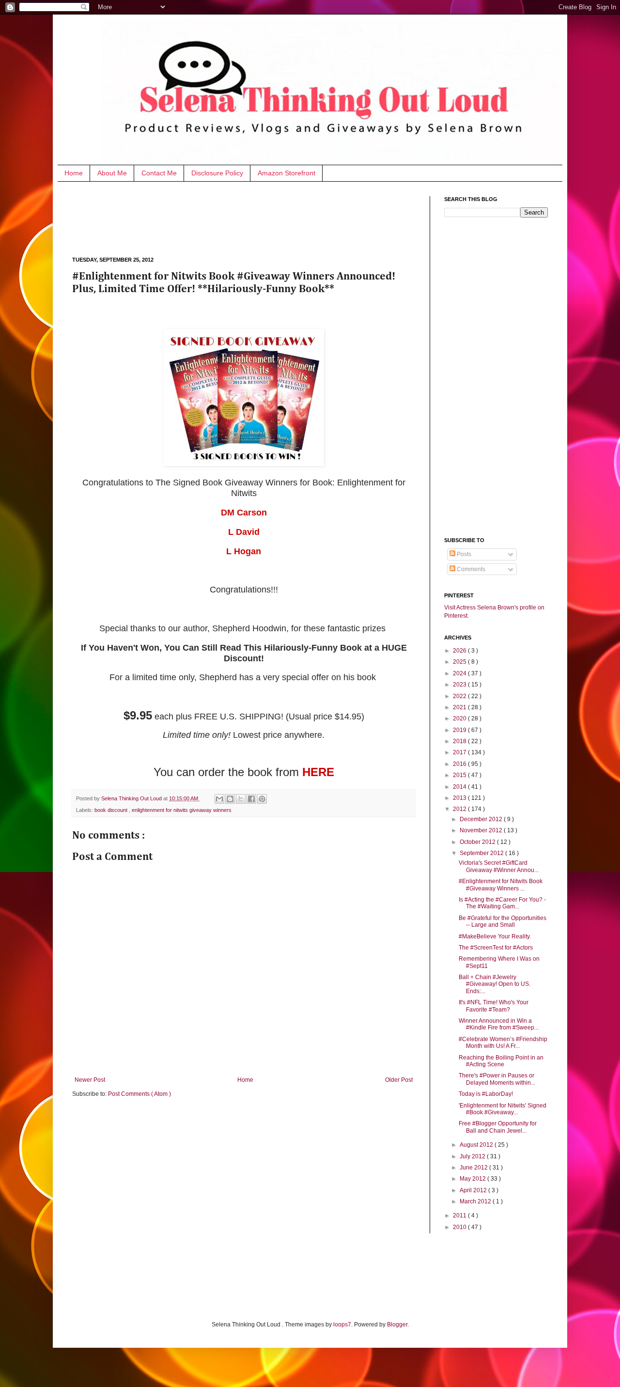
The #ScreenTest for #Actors (496, 947)
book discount (111, 810)
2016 (460, 764)
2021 (460, 707)
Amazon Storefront (286, 173)
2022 (460, 696)
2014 (460, 786)
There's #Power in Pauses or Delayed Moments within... (497, 1079)
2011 (460, 1215)
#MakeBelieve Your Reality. (495, 936)
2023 (460, 684)
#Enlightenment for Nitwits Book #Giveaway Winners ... (500, 884)
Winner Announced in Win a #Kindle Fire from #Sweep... (499, 1024)
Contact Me (159, 173)
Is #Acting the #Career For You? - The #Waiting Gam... (502, 903)
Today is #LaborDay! (486, 1094)
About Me (112, 173)
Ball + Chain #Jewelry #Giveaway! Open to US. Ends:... (494, 984)
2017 (460, 752)
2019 (460, 730)
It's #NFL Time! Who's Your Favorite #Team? (493, 1006)
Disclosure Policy (217, 173)
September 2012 (482, 853)
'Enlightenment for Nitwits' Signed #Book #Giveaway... (502, 1109)
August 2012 (477, 1144)
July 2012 (473, 1156)
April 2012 (474, 1190)
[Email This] (219, 799)
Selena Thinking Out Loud (132, 798)
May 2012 (473, 1178)
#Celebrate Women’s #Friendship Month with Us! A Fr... (503, 1042)
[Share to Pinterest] (262, 799)
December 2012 (482, 819)
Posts (463, 554)
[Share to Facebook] (251, 799)
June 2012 (474, 1167)
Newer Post (90, 1079)
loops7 (342, 1324)
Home (73, 173)
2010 (460, 1227)
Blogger (397, 1324)
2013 (460, 798)
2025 (460, 661)
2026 (460, 650)
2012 (460, 809)
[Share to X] (241, 799)
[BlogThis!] (230, 799)
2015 (460, 775)
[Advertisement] (248, 218)
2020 (460, 718)
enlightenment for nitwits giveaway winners (182, 810)
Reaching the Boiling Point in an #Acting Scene (501, 1061)
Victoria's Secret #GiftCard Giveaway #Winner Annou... (499, 866)
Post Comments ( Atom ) (139, 1094)
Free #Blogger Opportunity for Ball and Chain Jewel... (498, 1127)
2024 (460, 673)
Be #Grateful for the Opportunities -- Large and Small (502, 921)
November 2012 (482, 830)
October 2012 (478, 842)
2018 (460, 741)
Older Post (399, 1079)
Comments (470, 569)
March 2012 (476, 1201)
